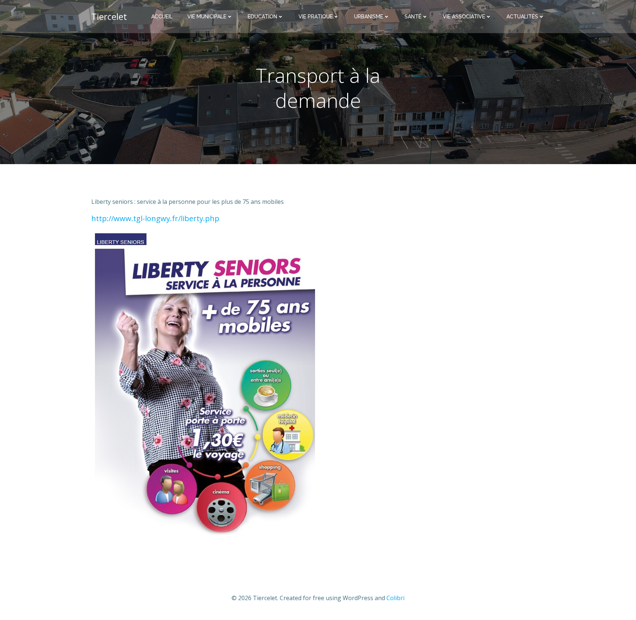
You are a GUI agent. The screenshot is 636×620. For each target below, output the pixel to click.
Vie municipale (206, 17)
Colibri (395, 598)
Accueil (162, 17)
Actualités (522, 17)
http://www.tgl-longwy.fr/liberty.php (155, 218)
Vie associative (464, 17)
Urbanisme (368, 17)
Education (262, 17)
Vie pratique (315, 17)
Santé (412, 17)
